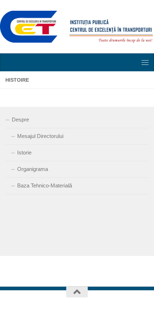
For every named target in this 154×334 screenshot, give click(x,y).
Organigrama (32, 169)
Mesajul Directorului (40, 136)
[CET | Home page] (77, 27)
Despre (20, 119)
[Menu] (145, 62)
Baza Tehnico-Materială (44, 185)
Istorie (24, 152)
